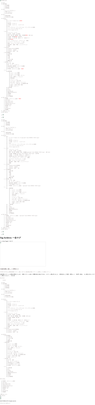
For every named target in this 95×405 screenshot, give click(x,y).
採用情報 (7, 8)
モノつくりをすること (10, 10)
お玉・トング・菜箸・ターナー (17, 75)
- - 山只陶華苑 (11, 213)
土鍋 (9, 58)
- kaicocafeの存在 (9, 130)
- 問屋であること (9, 128)
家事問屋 (10, 71)
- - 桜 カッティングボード (14, 181)
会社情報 (5, 4)
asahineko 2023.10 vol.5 (10, 103)
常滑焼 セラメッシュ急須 (16, 68)
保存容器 (12, 78)
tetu (8, 88)
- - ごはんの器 (11, 176)
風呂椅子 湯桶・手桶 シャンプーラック (17, 44)
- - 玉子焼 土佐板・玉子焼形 (14, 150)
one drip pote (10, 91)
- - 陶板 (9, 172)
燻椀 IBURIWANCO (12, 92)
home (4, 2)
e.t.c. (6, 70)
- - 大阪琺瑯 (10, 204)
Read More (2, 277)
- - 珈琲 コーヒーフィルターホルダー (16, 160)
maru (9, 26)
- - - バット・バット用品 (15, 189)
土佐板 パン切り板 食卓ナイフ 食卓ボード (18, 37)
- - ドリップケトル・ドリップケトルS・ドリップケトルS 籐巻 (22, 144)
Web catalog (5, 97)
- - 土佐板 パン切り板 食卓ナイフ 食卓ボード (19, 154)
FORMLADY (3, 271)
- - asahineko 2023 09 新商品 (14, 165)
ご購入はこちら (6, 110)
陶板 (9, 55)
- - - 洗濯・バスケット (15, 203)
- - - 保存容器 (13, 195)
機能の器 (10, 60)
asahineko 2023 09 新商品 (13, 48)
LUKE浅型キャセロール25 (14, 363)
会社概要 (7, 5)
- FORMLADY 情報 (9, 134)
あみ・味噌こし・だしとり (16, 76)
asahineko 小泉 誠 (12, 49)
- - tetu (9, 205)
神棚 (9, 46)
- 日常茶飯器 (8, 169)
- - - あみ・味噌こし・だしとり (17, 193)
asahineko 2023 (8, 104)
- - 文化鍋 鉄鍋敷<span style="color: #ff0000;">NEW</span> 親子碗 (23, 153)
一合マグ (23, 271)
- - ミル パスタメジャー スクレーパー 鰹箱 (19, 157)
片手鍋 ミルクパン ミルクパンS (16, 24)
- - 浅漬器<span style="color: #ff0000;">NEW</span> (19, 156)
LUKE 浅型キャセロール (13, 67)
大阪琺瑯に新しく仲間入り (9, 269)
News (4, 14)
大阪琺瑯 (10, 87)
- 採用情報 (7, 124)
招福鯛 (9, 93)
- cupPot (7, 224)
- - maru (9, 143)
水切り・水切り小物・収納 (16, 84)
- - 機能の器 (10, 177)
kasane (9, 95)
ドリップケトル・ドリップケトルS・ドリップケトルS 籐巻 (21, 27)
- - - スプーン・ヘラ (14, 196)
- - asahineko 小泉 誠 (12, 166)
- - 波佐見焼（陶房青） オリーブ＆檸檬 (17, 183)
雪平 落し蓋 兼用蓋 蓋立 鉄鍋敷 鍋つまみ (20, 35)
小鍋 (9, 56)
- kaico (6, 136)
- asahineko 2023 (8, 221)
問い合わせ (5, 112)
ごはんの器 (10, 59)
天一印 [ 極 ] (11, 63)
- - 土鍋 (9, 174)
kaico (6, 19)
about (4, 9)
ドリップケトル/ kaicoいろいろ (15, 309)
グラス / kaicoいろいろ (13, 30)
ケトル (9, 22)
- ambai (6, 148)
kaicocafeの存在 (8, 13)
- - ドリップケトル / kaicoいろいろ (15, 145)
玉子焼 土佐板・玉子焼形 (14, 33)
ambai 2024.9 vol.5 (9, 102)
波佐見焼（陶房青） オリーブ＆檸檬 (16, 66)
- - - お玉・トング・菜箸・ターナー (18, 192)
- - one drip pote (11, 208)
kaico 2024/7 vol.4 (9, 101)
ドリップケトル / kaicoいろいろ (15, 28)
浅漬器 (10, 39)
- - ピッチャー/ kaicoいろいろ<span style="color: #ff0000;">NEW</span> (23, 137)
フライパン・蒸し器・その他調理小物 (19, 83)
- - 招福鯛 (10, 210)
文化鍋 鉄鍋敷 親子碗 (15, 36)
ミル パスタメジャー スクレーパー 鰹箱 (18, 40)
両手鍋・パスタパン (12, 23)
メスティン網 (17, 271)
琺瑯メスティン (47, 271)
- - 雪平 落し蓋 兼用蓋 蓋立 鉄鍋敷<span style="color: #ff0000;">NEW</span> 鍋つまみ (29, 152)
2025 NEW (7, 100)
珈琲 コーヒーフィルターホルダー (16, 43)
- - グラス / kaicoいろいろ (13, 146)
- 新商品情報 (8, 132)
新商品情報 (7, 15)
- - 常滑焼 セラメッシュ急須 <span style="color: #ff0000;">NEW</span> (24, 185)
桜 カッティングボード (13, 64)
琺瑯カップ (40, 271)
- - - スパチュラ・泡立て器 (16, 197)
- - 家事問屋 (10, 188)
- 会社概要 (7, 122)
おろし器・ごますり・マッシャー (18, 82)
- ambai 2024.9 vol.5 (9, 219)
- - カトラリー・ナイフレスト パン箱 (16, 158)
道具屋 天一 (8, 62)
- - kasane (10, 211)
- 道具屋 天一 (8, 179)
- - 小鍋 (9, 173)
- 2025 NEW (7, 216)
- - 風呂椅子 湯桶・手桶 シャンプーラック (18, 161)
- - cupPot (10, 206)
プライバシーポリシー (5, 403)
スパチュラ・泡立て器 (15, 80)
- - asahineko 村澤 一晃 (13, 168)
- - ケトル (10, 139)
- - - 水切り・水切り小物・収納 (17, 201)
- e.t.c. (6, 187)
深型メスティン (33, 271)
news (4, 294)
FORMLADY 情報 (9, 17)
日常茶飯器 (7, 52)
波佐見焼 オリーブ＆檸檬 (13, 362)
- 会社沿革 (7, 123)
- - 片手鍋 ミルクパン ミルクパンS (16, 141)
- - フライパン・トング (13, 149)
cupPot (9, 89)
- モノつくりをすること (10, 127)
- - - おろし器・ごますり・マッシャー (19, 199)
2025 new (5, 382)
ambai (6, 31)
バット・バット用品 (15, 72)
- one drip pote (8, 225)
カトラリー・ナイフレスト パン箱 (16, 42)
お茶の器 (10, 53)
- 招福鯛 (7, 226)
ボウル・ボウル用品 (15, 74)
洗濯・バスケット (14, 86)
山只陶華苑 (10, 96)
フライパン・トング (12, 32)
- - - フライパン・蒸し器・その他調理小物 (20, 200)
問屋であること (8, 11)
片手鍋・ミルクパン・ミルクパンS (16, 305)
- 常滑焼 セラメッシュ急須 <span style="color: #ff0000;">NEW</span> (21, 215)
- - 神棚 (9, 162)
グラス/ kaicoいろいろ (13, 310)
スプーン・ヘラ (14, 79)
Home (1, 241)
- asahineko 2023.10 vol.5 (10, 220)
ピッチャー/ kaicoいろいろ (15, 20)
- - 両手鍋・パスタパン (13, 140)
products (4, 18)
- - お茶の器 (10, 170)
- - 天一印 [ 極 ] (11, 180)
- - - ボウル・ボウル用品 (15, 190)
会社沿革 (7, 6)
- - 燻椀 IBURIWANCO (13, 209)
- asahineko (7, 164)
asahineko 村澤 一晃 (13, 51)
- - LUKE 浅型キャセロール (14, 184)
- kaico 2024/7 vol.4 (9, 218)
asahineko (7, 47)
